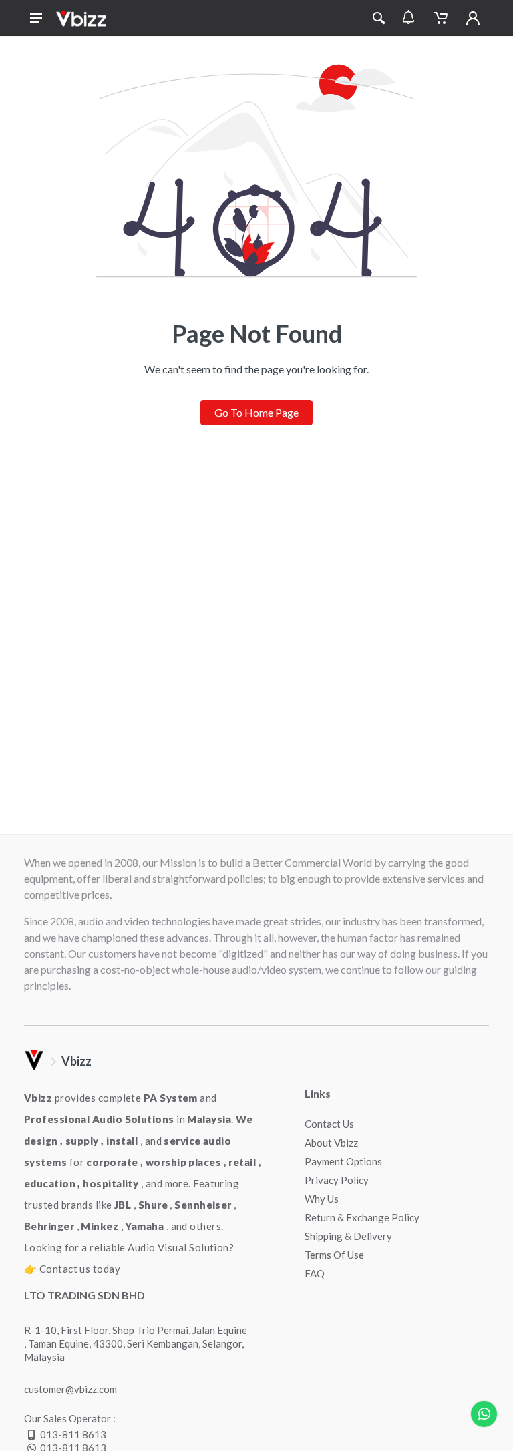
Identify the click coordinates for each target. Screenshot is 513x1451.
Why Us (322, 1199)
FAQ (315, 1273)
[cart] (441, 18)
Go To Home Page (256, 412)
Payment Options (343, 1161)
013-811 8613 (73, 1434)
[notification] (408, 18)
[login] (473, 18)
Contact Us (329, 1124)
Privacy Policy (337, 1180)
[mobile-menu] (36, 18)
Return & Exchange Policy (362, 1217)
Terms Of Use (334, 1255)
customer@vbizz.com (70, 1389)
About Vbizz (331, 1142)
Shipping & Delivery (348, 1236)
